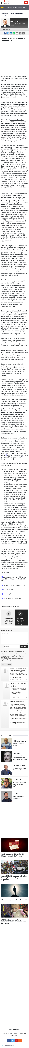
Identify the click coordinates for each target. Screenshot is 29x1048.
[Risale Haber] (5, 2)
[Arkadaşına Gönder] (17, 33)
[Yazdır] (20, 33)
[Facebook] (5, 33)
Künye (10, 1033)
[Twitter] (8, 33)
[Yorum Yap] (23, 33)
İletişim (15, 1033)
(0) (20, 679)
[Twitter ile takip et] (13, 1040)
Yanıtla (12, 679)
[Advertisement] (14, 58)
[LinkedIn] (11, 33)
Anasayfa (4, 1033)
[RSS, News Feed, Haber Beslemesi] (20, 1040)
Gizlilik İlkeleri (22, 1033)
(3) (17, 726)
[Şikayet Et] (26, 679)
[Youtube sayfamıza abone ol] (16, 1040)
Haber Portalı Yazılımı (9, 1045)
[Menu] (26, 2)
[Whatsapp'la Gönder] (14, 33)
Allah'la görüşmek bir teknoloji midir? (16, 7)
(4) (17, 679)
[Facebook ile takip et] (9, 1040)
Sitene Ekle (14, 1035)
